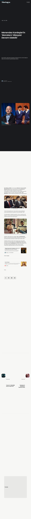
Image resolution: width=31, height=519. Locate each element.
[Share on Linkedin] (11, 277)
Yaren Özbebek (5, 80)
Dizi (4, 20)
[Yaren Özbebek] (2, 81)
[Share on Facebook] (8, 277)
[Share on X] (5, 277)
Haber (2, 20)
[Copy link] (14, 277)
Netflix (6, 20)
